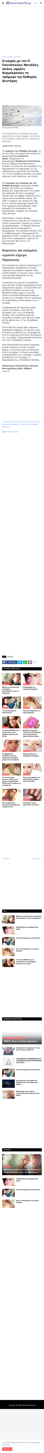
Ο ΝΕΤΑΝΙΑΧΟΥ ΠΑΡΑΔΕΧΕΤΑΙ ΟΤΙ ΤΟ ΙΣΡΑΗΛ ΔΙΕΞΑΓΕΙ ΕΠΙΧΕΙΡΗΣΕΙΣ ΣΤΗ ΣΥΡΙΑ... (29, 1060)
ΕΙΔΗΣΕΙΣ (17, 57)
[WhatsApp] (25, 662)
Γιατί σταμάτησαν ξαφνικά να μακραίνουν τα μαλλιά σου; (11, 805)
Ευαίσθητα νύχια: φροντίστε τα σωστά (31, 804)
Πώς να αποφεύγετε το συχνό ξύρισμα (32, 711)
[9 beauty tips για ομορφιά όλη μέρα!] (8, 930)
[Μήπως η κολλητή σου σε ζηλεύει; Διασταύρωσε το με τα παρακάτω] (8, 919)
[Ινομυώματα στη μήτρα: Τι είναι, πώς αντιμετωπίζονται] (8, 1051)
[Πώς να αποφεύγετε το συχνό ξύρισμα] (8, 952)
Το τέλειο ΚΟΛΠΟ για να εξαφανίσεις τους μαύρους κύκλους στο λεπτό (11, 733)
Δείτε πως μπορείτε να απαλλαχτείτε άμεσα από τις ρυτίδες (31, 779)
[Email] (30, 662)
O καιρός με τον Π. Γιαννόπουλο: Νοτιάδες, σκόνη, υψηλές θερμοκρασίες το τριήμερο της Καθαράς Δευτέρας (21, 424)
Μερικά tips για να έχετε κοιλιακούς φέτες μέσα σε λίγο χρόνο (28, 1093)
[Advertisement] (22, 31)
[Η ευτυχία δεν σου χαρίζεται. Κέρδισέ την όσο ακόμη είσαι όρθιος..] (8, 1084)
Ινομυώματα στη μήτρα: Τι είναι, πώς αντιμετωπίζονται (28, 1049)
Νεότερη (6, 858)
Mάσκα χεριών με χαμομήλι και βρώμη (31, 755)
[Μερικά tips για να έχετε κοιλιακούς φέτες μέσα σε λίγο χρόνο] (8, 1094)
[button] (3, 3)
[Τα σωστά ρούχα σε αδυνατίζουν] (8, 941)
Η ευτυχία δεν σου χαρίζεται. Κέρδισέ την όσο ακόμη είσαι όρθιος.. (27, 1082)
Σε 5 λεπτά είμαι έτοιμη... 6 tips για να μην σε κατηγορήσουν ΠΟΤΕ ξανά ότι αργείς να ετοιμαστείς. (11, 781)
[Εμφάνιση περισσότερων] (35, 662)
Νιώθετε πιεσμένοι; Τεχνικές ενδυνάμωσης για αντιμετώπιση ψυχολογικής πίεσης (32, 733)
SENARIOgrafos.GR (28, 1405)
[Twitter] (20, 662)
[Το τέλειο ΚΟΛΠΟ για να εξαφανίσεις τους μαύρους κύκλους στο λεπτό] (8, 963)
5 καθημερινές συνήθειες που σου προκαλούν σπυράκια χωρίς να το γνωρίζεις (10, 757)
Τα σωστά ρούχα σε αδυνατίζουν (9, 711)
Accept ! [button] (7, 1449)
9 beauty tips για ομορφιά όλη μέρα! (30, 688)
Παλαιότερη (36, 858)
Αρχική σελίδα (7, 57)
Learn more (6, 1445)
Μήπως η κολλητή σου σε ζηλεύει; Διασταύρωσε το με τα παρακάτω (10, 690)
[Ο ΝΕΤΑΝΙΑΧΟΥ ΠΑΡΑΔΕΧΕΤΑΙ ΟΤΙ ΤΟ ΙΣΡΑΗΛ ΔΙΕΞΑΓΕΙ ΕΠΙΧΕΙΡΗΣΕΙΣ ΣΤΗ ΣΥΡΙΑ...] (8, 1062)
